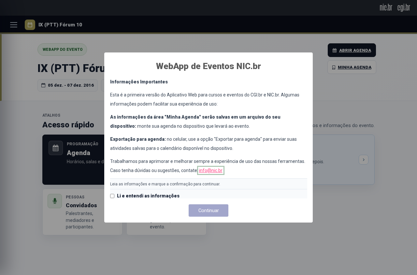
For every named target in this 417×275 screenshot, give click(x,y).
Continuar (208, 210)
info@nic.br (211, 170)
